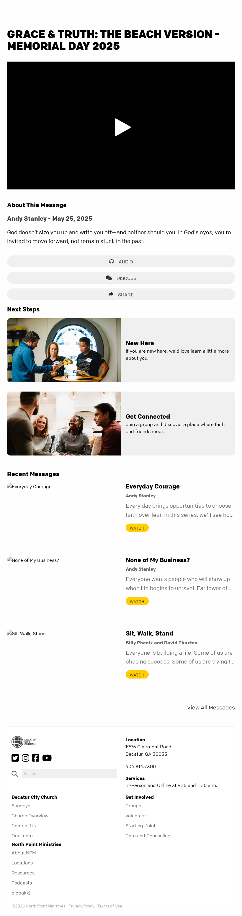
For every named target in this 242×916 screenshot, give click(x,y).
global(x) (21, 893)
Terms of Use (109, 905)
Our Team (22, 836)
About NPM (24, 853)
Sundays (21, 805)
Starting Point (140, 825)
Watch (137, 528)
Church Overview (30, 815)
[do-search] (69, 773)
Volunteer (135, 815)
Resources (23, 873)
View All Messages (211, 707)
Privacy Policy (81, 905)
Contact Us (24, 825)
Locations (22, 863)
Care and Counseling (148, 836)
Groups (133, 805)
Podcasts (22, 883)
